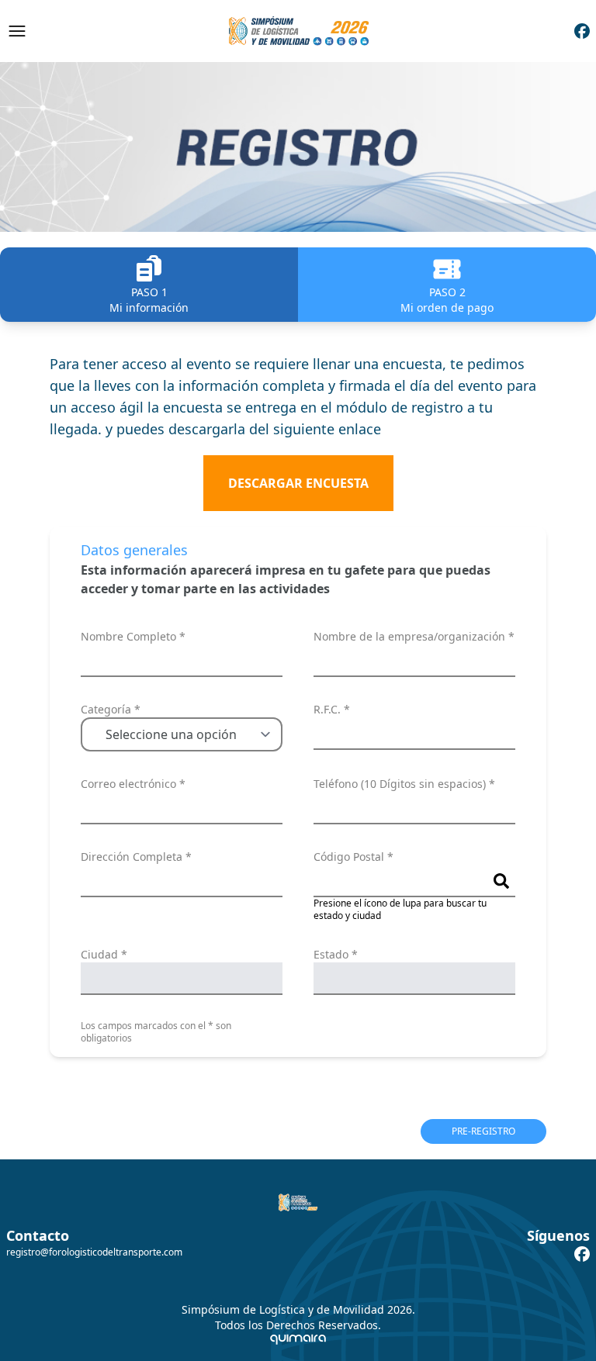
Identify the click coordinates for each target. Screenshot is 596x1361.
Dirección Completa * (136, 856)
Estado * (336, 954)
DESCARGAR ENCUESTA (298, 483)
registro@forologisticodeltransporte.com (94, 1252)
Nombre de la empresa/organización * (414, 636)
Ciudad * (104, 954)
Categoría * (110, 709)
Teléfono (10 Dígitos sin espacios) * (404, 783)
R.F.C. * (332, 709)
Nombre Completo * (133, 636)
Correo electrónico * (133, 783)
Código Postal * (353, 856)
